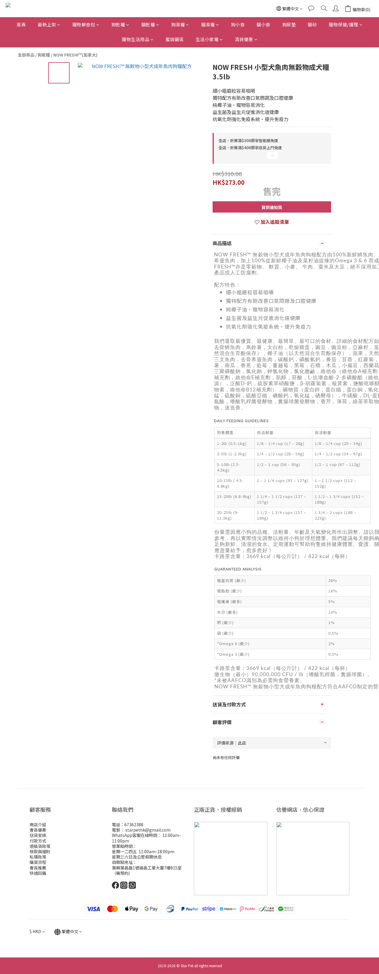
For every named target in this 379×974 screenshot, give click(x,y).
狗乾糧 (118, 24)
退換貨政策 (40, 846)
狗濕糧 (178, 24)
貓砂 (312, 24)
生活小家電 (207, 39)
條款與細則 (40, 851)
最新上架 (47, 24)
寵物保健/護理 (343, 24)
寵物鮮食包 (83, 24)
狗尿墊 (289, 24)
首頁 (21, 24)
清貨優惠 (244, 39)
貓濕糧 (208, 24)
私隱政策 (38, 857)
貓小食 (263, 24)
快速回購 (38, 873)
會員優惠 (38, 830)
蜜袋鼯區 (175, 39)
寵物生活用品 (135, 39)
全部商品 (26, 55)
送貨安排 (38, 835)
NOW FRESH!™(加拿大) (75, 55)
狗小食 (238, 24)
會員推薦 (38, 868)
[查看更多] (272, 158)
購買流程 (38, 862)
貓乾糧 (148, 24)
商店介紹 (38, 824)
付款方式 (38, 841)
